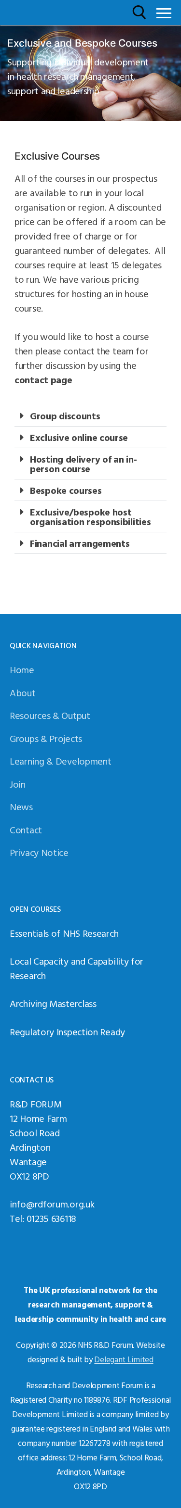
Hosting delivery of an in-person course (83, 464)
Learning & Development (60, 761)
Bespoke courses (66, 490)
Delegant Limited (123, 1359)
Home (22, 669)
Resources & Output (50, 715)
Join (18, 784)
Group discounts (65, 415)
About (23, 692)
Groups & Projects (46, 738)
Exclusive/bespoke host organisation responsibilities (90, 516)
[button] (90, 416)
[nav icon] (163, 12)
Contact (26, 829)
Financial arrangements (79, 543)
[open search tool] (139, 12)
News (21, 806)
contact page (43, 379)
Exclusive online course (79, 437)
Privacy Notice (39, 852)
